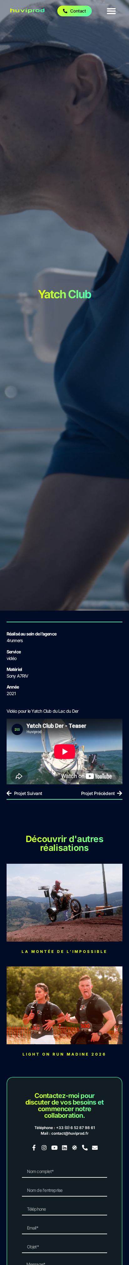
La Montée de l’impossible (64, 951)
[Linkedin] (64, 1148)
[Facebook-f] (34, 1148)
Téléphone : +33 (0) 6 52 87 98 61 (64, 1127)
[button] (111, 11)
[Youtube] (54, 1148)
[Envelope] (95, 1148)
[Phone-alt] (85, 1148)
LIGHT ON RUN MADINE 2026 (64, 1054)
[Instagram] (44, 1148)
